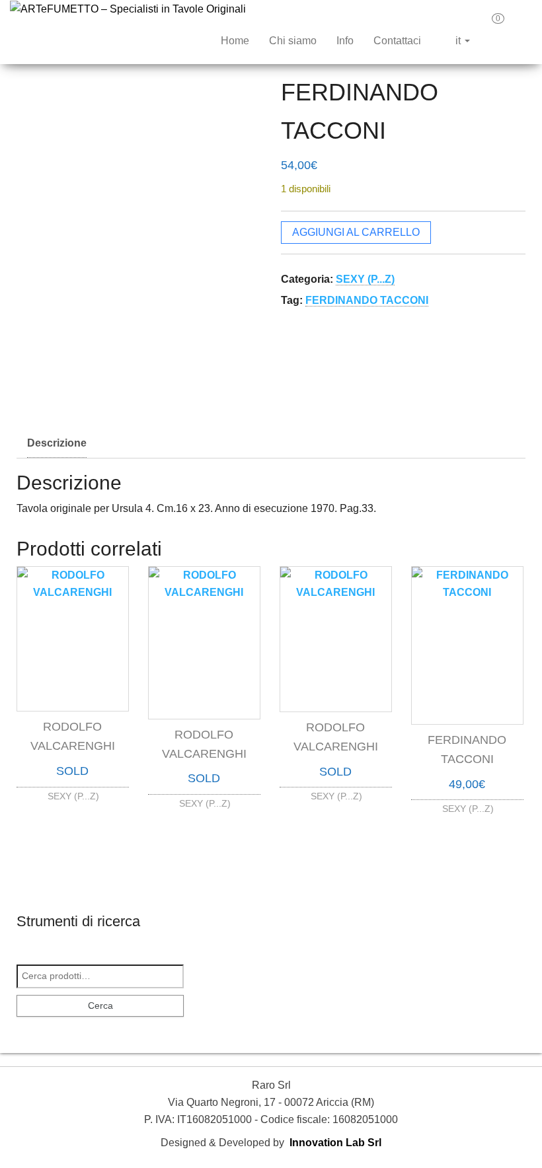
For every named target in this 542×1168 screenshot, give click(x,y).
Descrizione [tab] (57, 443)
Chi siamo (293, 40)
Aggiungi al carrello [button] (467, 800)
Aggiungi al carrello (356, 232)
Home (235, 40)
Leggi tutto (73, 792)
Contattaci (397, 40)
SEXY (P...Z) (365, 279)
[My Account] (521, 23)
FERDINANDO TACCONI (366, 300)
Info (345, 40)
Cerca (100, 1005)
